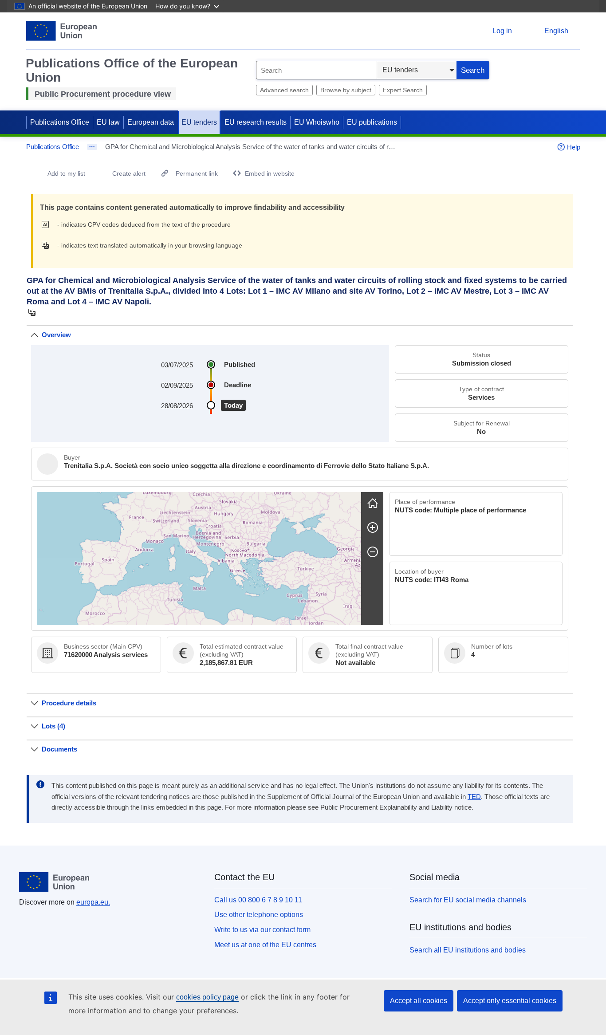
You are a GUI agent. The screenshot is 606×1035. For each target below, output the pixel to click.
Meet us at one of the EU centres (265, 944)
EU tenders (199, 122)
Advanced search (284, 90)
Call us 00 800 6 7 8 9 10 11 (258, 900)
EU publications (372, 122)
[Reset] (373, 503)
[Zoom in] (373, 527)
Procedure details (69, 703)
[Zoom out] (373, 552)
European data (150, 122)
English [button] (556, 31)
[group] (199, 558)
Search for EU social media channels (467, 900)
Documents (59, 749)
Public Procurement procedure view (103, 94)
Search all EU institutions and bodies (467, 950)
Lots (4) (53, 726)
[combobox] (316, 70)
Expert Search (403, 90)
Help (573, 147)
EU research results (255, 122)
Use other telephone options (258, 914)
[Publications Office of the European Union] (61, 31)
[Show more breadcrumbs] (92, 147)
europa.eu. (93, 902)
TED (474, 796)
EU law (108, 122)
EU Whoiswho (316, 122)
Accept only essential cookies (509, 1000)
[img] (47, 224)
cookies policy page (207, 997)
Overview (56, 334)
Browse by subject (345, 90)
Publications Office (59, 122)
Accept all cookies (418, 1000)
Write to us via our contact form (262, 929)
